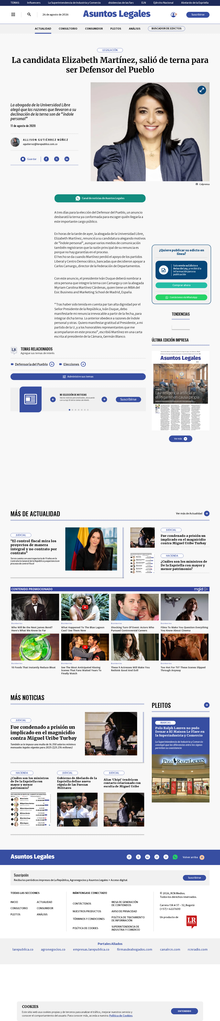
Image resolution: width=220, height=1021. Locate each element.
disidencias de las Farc (121, 2)
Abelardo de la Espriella (194, 2)
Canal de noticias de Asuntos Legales (103, 198)
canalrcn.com (170, 949)
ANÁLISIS (134, 28)
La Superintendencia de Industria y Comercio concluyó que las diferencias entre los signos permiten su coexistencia (179, 745)
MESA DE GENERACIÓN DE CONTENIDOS (125, 904)
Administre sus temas (80, 376)
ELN (143, 2)
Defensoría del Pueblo (31, 364)
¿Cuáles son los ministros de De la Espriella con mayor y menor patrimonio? (184, 565)
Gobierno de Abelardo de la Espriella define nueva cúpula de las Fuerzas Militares (77, 783)
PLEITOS (115, 28)
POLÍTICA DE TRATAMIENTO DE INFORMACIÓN (128, 919)
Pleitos (161, 705)
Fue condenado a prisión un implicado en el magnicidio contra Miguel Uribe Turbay (183, 539)
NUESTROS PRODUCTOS (87, 911)
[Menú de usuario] (173, 15)
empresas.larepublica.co (91, 949)
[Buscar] (29, 15)
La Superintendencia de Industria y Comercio (74, 2)
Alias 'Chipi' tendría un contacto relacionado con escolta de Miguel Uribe (122, 783)
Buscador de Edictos (167, 28)
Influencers (33, 2)
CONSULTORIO (68, 28)
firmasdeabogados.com (134, 949)
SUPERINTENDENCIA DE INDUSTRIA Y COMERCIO (126, 928)
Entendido (184, 1011)
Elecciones (71, 364)
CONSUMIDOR (94, 28)
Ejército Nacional (163, 2)
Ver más (178, 438)
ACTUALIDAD (43, 28)
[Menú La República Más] (13, 15)
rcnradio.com (198, 949)
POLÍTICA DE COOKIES (85, 928)
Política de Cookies (121, 1015)
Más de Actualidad (35, 513)
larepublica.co (22, 949)
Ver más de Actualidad (189, 513)
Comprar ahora (181, 285)
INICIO (14, 902)
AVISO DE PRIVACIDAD (124, 911)
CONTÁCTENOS (82, 903)
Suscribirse (197, 14)
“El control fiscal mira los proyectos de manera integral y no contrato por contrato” (33, 547)
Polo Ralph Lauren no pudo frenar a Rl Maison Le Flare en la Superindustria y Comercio (180, 731)
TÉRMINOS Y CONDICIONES (88, 918)
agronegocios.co (53, 949)
